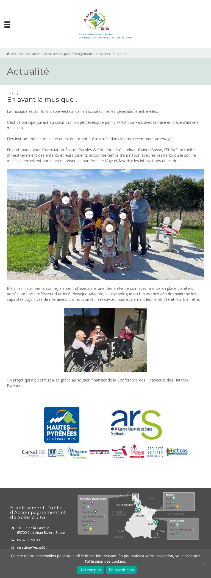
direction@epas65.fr (33, 547)
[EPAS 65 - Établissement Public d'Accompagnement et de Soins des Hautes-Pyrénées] (105, 23)
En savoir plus (121, 570)
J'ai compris (90, 570)
